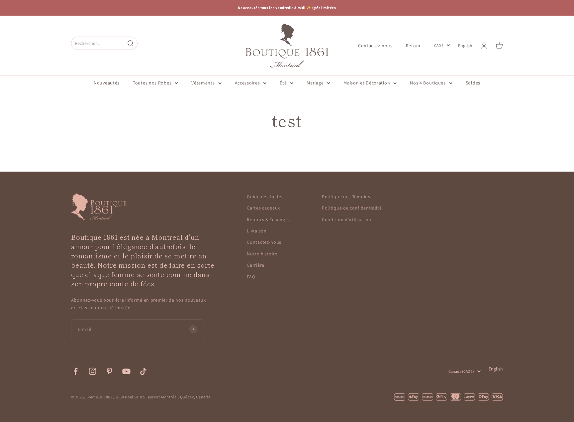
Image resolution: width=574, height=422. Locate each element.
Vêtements (203, 83)
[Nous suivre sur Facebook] (75, 371)
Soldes (473, 83)
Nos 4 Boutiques (428, 83)
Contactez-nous (375, 45)
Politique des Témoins (346, 197)
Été (283, 83)
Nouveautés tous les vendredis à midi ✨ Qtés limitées (287, 7)
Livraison (256, 231)
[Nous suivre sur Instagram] (92, 371)
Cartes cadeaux (263, 208)
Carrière (255, 265)
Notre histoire (262, 254)
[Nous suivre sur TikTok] (143, 371)
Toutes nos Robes (152, 83)
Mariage (315, 83)
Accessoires (247, 83)
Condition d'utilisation (346, 219)
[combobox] (98, 43)
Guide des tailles (265, 197)
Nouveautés (107, 83)
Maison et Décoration (366, 83)
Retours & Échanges (268, 219)
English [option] (465, 46)
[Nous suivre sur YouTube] (126, 371)
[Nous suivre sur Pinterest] (109, 371)
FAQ (251, 277)
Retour (413, 45)
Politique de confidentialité (352, 208)
